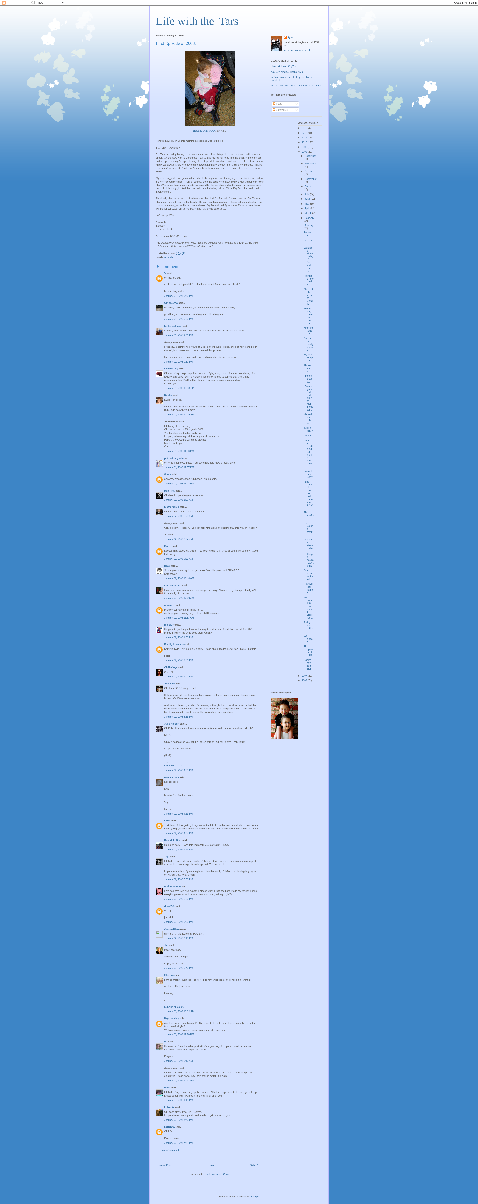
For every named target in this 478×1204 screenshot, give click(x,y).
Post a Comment (170, 1150)
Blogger (254, 1196)
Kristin (168, 395)
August (308, 186)
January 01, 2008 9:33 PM (178, 295)
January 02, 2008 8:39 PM (178, 899)
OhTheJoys (170, 667)
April (307, 208)
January (309, 225)
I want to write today (308, 474)
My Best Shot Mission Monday (308, 296)
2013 (305, 128)
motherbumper (172, 886)
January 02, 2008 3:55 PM (178, 716)
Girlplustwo (171, 303)
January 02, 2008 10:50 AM (179, 598)
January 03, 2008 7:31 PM (178, 1142)
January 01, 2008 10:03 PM (179, 388)
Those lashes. (308, 368)
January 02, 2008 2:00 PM (178, 660)
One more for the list (309, 575)
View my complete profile (297, 50)
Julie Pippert (171, 723)
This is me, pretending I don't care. (308, 316)
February (309, 217)
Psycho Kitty (171, 1018)
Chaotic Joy (171, 368)
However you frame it (308, 588)
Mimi (167, 1087)
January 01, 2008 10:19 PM (179, 414)
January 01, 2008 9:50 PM (178, 361)
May (307, 203)
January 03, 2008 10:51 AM (179, 1080)
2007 (305, 675)
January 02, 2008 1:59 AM (178, 499)
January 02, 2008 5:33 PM (178, 879)
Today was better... (308, 627)
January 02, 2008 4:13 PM (178, 813)
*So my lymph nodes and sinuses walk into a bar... (308, 398)
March (308, 213)
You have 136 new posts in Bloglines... (308, 607)
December (310, 156)
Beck (167, 565)
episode (168, 257)
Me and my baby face (308, 419)
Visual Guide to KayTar (283, 66)
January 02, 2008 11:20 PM (179, 1034)
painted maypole (174, 458)
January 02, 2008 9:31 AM (178, 558)
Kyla (290, 37)
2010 (305, 142)
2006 (305, 680)
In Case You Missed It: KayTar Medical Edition (296, 85)
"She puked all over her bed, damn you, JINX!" (308, 494)
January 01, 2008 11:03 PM (179, 451)
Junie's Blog (171, 929)
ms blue (169, 624)
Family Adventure (174, 644)
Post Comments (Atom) (217, 1174)
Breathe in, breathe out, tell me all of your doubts (308, 453)
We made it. (308, 638)
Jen (166, 945)
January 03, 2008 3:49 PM (178, 1120)
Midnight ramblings (308, 330)
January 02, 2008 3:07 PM (178, 676)
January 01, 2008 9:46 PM (178, 335)
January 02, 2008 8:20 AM (178, 516)
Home (210, 1165)
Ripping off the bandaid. (309, 280)
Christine (169, 975)
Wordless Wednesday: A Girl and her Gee (308, 259)
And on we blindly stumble (309, 344)
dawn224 (169, 906)
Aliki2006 (169, 683)
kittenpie (169, 1107)
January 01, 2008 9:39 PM (178, 319)
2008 (305, 151)
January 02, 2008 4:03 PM (178, 770)
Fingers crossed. (308, 378)
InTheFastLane (172, 326)
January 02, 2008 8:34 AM (178, 539)
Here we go (308, 241)
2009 (305, 147)
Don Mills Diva (172, 840)
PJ (165, 1041)
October (309, 171)
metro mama (171, 507)
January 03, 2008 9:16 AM (178, 1061)
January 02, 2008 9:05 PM (178, 922)
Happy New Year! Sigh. (308, 664)
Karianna (169, 1126)
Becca (167, 546)
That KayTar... (309, 515)
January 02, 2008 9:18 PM (178, 938)
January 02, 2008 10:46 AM (179, 578)
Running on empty (174, 1006)
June (308, 198)
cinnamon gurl (172, 585)
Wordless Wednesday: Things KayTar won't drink (309, 552)
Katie (167, 820)
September (310, 178)
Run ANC (169, 490)
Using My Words (173, 765)
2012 (305, 133)
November (310, 163)
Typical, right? (308, 429)
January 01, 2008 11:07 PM (179, 467)
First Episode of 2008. (308, 651)
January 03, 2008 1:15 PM (178, 1100)
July (307, 194)
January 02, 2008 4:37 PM (178, 833)
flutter (167, 474)
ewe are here (171, 777)
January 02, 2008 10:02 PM (179, 1011)
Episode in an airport (204, 130)
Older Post (255, 1165)
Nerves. (308, 435)
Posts (278, 103)
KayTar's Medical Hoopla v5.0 (287, 72)
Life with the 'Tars (197, 21)
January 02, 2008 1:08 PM (178, 637)
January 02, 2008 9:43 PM (178, 968)
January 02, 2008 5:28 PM (178, 849)
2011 (305, 137)
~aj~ (166, 856)
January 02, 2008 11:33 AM (179, 617)
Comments (281, 109)
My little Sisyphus (308, 357)
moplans (169, 605)
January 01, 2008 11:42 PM (179, 483)
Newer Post (165, 1165)
